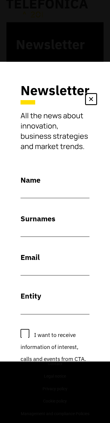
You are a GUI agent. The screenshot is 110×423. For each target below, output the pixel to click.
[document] (55, 211)
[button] (91, 100)
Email (30, 257)
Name (30, 180)
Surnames (38, 218)
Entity (31, 296)
